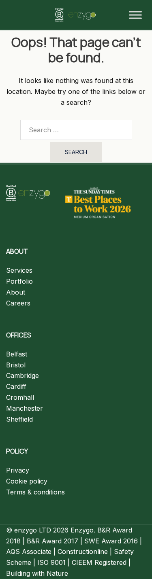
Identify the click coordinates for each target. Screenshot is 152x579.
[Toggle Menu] (135, 15)
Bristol (16, 365)
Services (19, 270)
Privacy (17, 470)
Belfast (16, 354)
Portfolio (19, 281)
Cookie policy (26, 481)
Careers (18, 303)
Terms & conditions (35, 492)
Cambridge (22, 375)
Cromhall (20, 397)
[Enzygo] (76, 14)
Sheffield (19, 419)
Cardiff (16, 386)
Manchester (24, 408)
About (15, 292)
